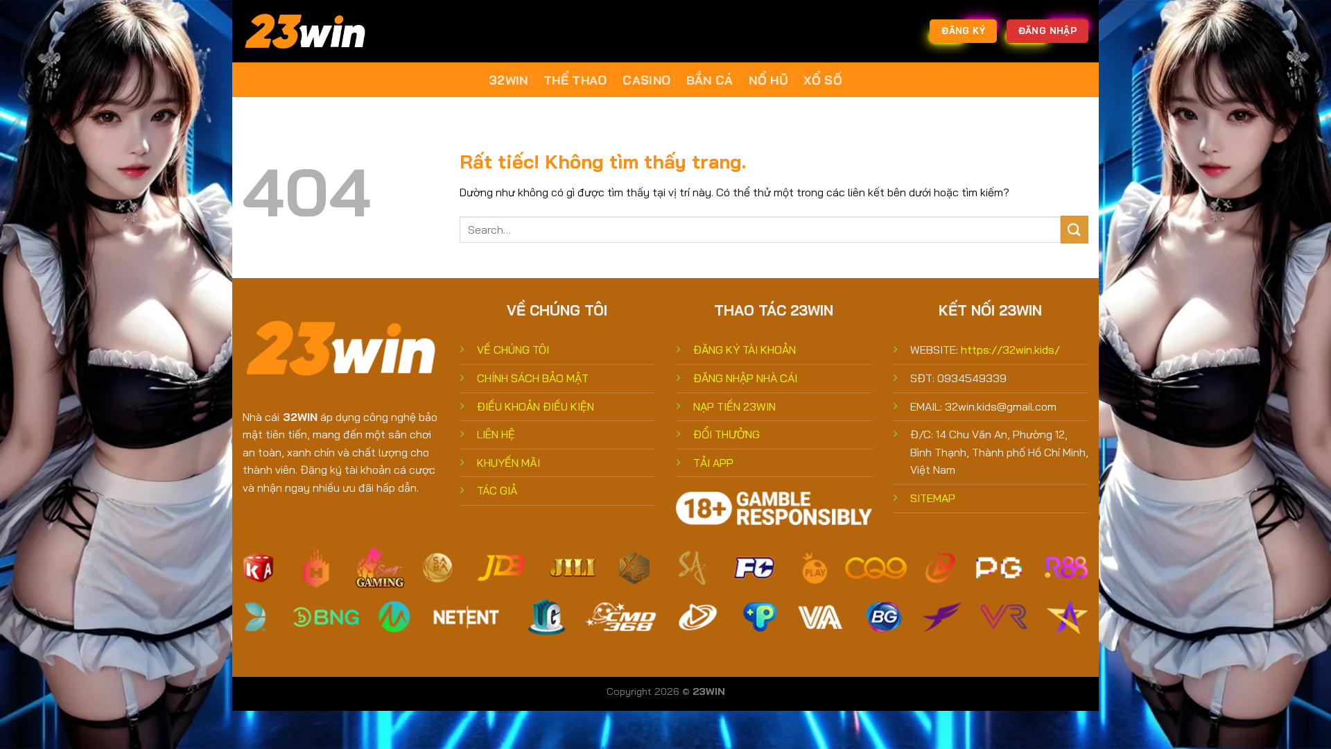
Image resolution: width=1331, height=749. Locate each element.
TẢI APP (713, 463)
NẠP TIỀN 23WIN (734, 406)
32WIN (508, 79)
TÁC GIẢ (497, 490)
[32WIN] (312, 31)
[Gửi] (1074, 229)
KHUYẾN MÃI (508, 463)
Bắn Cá (709, 79)
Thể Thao (575, 79)
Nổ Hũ (768, 79)
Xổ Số (822, 79)
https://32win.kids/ (1010, 349)
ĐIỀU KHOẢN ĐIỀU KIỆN (535, 406)
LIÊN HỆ (496, 434)
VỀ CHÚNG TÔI (513, 349)
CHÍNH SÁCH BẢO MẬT (533, 378)
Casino (646, 79)
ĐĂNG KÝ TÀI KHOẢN (744, 349)
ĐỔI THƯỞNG (726, 434)
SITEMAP (932, 498)
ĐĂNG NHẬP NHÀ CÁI (745, 378)
